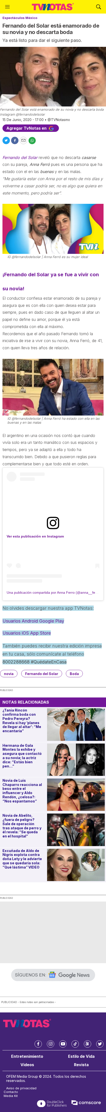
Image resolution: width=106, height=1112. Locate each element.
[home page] (52, 7)
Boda (74, 674)
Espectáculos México (19, 18)
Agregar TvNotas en (27, 128)
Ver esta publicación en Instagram (35, 536)
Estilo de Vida (81, 1056)
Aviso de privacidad (21, 1088)
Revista (81, 1064)
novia (9, 674)
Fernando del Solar (41, 674)
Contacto (11, 1092)
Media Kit (11, 1096)
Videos (27, 1064)
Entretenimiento (27, 1056)
